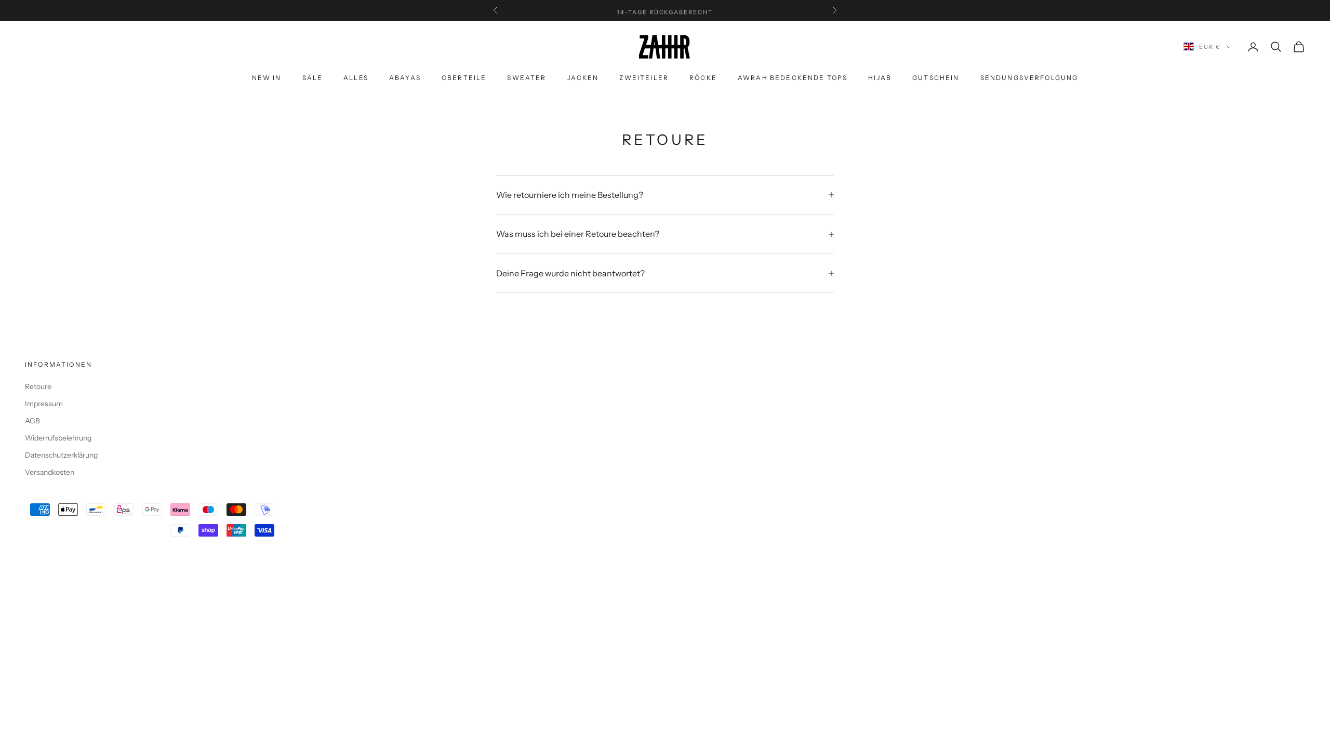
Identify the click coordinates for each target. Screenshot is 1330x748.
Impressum (44, 403)
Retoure (38, 386)
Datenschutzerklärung (61, 455)
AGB (32, 420)
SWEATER (526, 78)
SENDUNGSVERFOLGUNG (1029, 78)
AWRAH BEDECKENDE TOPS (792, 78)
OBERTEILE (464, 78)
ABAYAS (405, 78)
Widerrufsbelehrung (58, 438)
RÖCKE (703, 78)
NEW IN (267, 78)
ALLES (355, 78)
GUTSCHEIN (935, 78)
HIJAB (880, 78)
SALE (312, 78)
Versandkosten (49, 472)
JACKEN (583, 78)
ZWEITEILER (644, 78)
